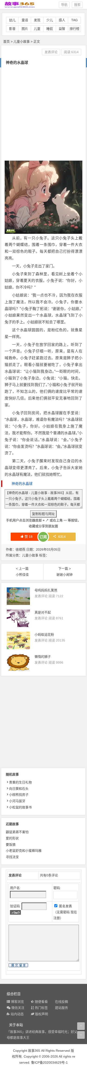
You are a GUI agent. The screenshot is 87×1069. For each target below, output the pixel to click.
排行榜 (74, 29)
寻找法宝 (12, 857)
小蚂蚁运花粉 (44, 634)
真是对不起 (43, 612)
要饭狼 (11, 844)
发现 (37, 20)
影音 (12, 29)
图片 (25, 29)
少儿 (49, 20)
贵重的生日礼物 (20, 782)
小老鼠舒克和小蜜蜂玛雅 (24, 850)
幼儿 (12, 20)
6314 (62, 536)
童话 (25, 20)
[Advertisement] (43, 113)
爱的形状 (12, 838)
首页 (6, 41)
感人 (62, 20)
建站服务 (61, 1008)
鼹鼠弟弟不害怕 (17, 832)
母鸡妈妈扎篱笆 (46, 590)
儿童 (37, 29)
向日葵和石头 (19, 788)
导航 (64, 5)
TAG (74, 20)
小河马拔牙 (17, 801)
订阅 (43, 537)
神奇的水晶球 (22, 484)
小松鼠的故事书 (20, 807)
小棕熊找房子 (19, 795)
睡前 (49, 29)
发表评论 (51, 52)
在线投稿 (61, 1001)
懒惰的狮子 (43, 657)
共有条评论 (49, 875)
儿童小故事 (21, 41)
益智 (62, 29)
